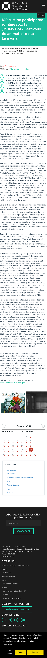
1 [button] (21, 420)
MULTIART (11, 493)
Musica (10, 481)
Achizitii (4, 587)
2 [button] (25, 420)
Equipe (4, 569)
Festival (26, 69)
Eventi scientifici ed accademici (20, 478)
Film (21, 69)
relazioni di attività (8, 576)
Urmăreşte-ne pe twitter (17, 609)
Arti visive (11, 474)
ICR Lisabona (14, 69)
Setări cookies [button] (9, 652)
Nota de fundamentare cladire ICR (14, 591)
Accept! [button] (35, 652)
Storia (4, 580)
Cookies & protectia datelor (11, 598)
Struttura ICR (6, 573)
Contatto (5, 595)
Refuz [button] (20, 652)
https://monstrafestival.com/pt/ (12, 383)
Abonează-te (23, 531)
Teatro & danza (13, 485)
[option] (12, 402)
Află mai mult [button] (9, 644)
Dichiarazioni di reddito (10, 584)
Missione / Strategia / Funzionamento (15, 565)
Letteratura (11, 470)
